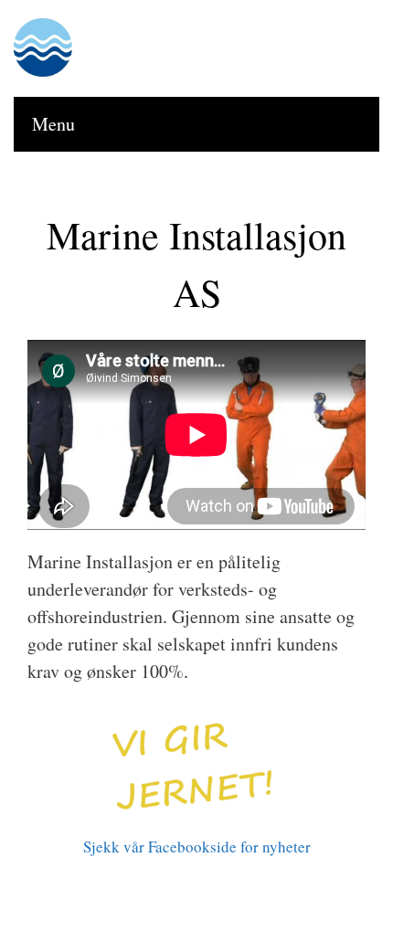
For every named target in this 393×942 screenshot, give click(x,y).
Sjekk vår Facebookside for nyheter (197, 846)
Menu (53, 123)
